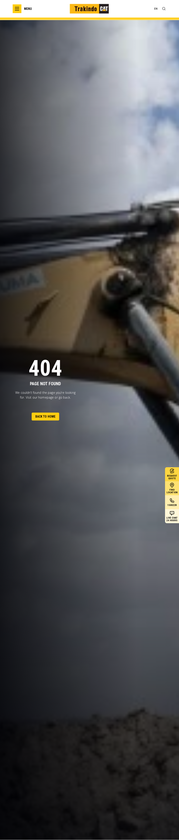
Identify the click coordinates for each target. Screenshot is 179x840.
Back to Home (45, 416)
